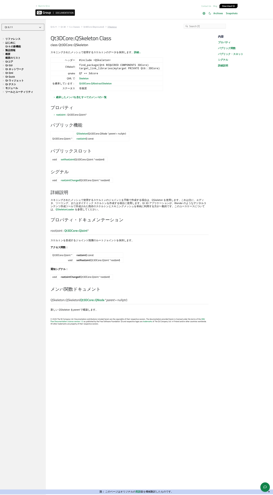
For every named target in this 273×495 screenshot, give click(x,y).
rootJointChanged (70, 180)
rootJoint (61, 114)
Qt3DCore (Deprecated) (93, 27)
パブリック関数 (227, 48)
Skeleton (84, 78)
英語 (138, 491)
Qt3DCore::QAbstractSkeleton (95, 83)
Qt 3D (63, 27)
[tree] (23, 65)
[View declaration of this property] (91, 231)
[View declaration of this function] (129, 300)
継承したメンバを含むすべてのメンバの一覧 (81, 97)
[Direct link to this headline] (75, 108)
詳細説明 (223, 65)
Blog (215, 6)
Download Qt (228, 5)
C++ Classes (74, 27)
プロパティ (224, 42)
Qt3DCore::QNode (92, 299)
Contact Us (206, 6)
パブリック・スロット (230, 54)
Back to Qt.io (44, 6)
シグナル (223, 59)
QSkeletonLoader (65, 209)
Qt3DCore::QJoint (75, 230)
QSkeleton (82, 133)
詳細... (137, 52)
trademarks (147, 321)
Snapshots (232, 13)
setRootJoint (67, 159)
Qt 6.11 (54, 27)
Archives (218, 13)
